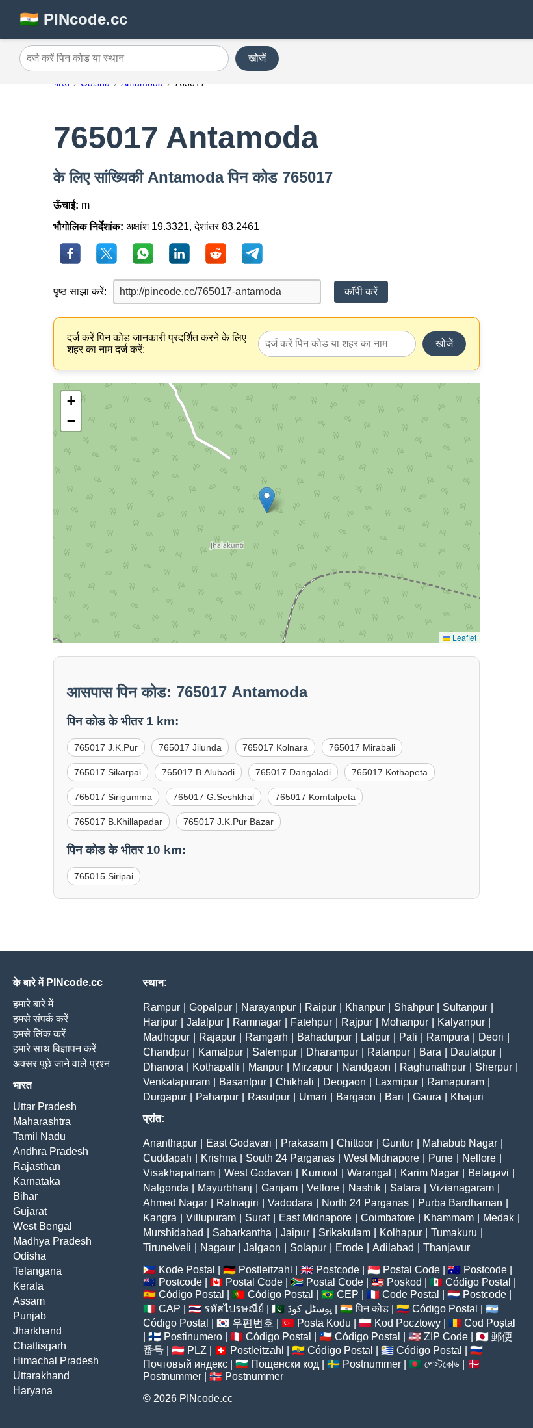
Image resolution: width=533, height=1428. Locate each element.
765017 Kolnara (275, 747)
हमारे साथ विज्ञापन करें (54, 1048)
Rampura (447, 1037)
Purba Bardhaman (460, 1202)
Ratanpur (388, 1052)
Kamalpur (220, 1052)
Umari (313, 1096)
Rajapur (217, 1037)
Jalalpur (205, 1022)
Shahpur (414, 1007)
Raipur (320, 1007)
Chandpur (166, 1052)
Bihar (25, 1196)
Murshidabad (173, 1232)
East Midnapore (315, 1217)
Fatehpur (311, 1022)
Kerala (28, 1286)
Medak (498, 1217)
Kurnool (320, 1172)
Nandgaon (366, 1066)
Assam (29, 1300)
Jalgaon (262, 1247)
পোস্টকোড (442, 1364)
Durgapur (165, 1096)
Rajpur (356, 1022)
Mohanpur (405, 1022)
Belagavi (488, 1172)
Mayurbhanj (225, 1187)
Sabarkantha (242, 1232)
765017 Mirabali (362, 747)
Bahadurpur (324, 1037)
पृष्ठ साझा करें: (80, 291)
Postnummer (372, 1364)
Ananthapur (170, 1143)
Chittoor (355, 1143)
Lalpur (375, 1037)
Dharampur (332, 1052)
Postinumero (193, 1336)
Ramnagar (257, 1022)
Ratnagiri (237, 1202)
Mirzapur (312, 1066)
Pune (440, 1157)
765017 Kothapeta (390, 772)
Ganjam (279, 1187)
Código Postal (478, 1282)
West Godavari (258, 1172)
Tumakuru (454, 1232)
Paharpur (217, 1096)
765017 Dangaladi (293, 772)
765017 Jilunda (190, 747)
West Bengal (42, 1226)
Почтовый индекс (185, 1364)
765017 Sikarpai (107, 772)
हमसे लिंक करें (39, 1033)
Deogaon (344, 1081)
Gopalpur (210, 1007)
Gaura (427, 1096)
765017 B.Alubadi (198, 772)
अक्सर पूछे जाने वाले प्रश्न (61, 1063)
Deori (491, 1037)
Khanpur (365, 1007)
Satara (405, 1187)
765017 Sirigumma (113, 797)
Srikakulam (344, 1232)
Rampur (161, 1007)
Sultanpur (465, 1007)
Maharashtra (42, 1121)
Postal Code (411, 1269)
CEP (348, 1294)
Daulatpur (473, 1052)
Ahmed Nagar (175, 1202)
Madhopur (166, 1037)
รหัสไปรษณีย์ (234, 1308)
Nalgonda (165, 1187)
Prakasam (304, 1143)
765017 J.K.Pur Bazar (228, 821)
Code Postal (410, 1294)
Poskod (404, 1282)
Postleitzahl (265, 1269)
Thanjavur (446, 1247)
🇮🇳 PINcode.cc (73, 19)
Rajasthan (36, 1166)
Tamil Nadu (39, 1136)
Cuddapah (167, 1157)
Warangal (369, 1172)
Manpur (265, 1066)
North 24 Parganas (365, 1202)
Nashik (364, 1187)
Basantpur (242, 1081)
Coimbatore (388, 1217)
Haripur (160, 1022)
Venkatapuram (176, 1081)
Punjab (29, 1315)
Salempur (274, 1052)
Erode (349, 1247)
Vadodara (290, 1202)
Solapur (308, 1247)
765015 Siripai (103, 876)
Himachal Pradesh (56, 1360)
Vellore (323, 1187)
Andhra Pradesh (50, 1151)
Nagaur (217, 1247)
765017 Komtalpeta (315, 797)
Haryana (33, 1390)
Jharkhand (37, 1330)
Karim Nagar (429, 1172)
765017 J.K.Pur (106, 747)
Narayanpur (268, 1007)
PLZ (197, 1350)
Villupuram (211, 1217)
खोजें (257, 58)
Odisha (29, 1256)
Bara (430, 1052)
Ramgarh (266, 1037)
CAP (170, 1308)
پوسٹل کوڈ (309, 1308)
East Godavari (239, 1143)
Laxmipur (396, 1081)
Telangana (37, 1271)
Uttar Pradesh (45, 1106)
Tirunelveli (167, 1247)
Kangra (160, 1217)
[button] (267, 500)
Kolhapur (401, 1232)
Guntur (397, 1143)
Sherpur (493, 1066)
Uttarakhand (41, 1375)
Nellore (479, 1157)
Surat (257, 1217)
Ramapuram (455, 1081)
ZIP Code (446, 1336)
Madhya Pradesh (52, 1241)
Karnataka (36, 1181)
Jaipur (295, 1232)
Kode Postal (187, 1269)
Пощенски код (285, 1364)
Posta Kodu (324, 1323)
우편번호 (253, 1323)
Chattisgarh (39, 1345)
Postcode (337, 1269)
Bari (394, 1096)
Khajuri (467, 1096)
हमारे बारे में (33, 1003)
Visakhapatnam (179, 1172)
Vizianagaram (462, 1187)
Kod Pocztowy (407, 1323)
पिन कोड (372, 1308)
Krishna (219, 1157)
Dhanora (163, 1066)
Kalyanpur (461, 1022)
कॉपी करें (361, 291)
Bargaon (356, 1096)
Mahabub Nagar (459, 1143)
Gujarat (30, 1211)
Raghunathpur (433, 1066)
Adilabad (393, 1247)
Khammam (449, 1217)
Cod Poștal (489, 1323)
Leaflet (463, 637)
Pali (408, 1037)
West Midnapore (381, 1157)
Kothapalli (215, 1066)
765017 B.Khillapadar (118, 821)
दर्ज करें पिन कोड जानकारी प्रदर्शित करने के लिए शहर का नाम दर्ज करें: (156, 343)
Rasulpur (269, 1096)
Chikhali (295, 1081)
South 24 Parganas (290, 1157)
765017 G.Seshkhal (213, 797)
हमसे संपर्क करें (40, 1018)
